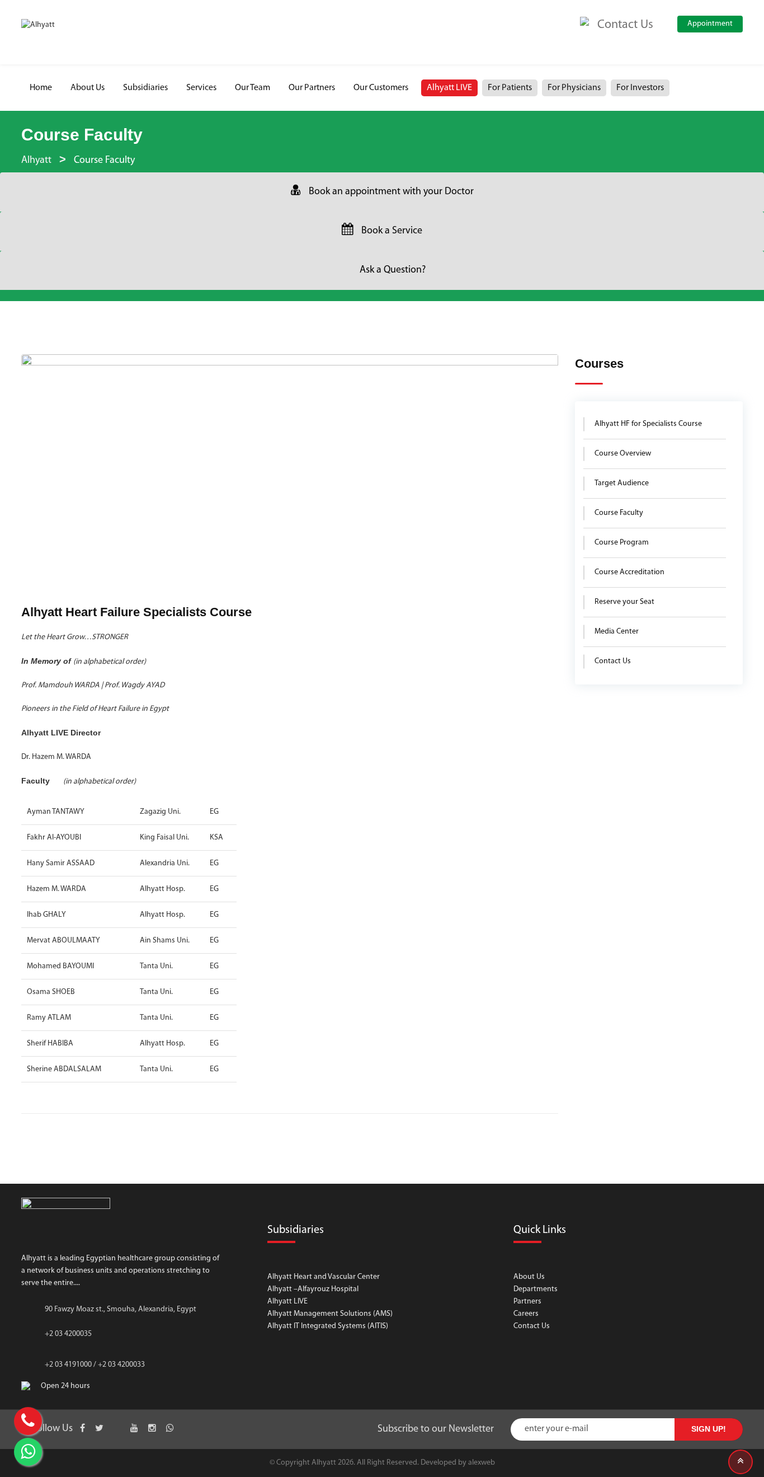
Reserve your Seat (624, 602)
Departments (535, 1289)
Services (201, 87)
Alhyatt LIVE (449, 87)
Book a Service (391, 231)
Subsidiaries (145, 87)
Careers (526, 1314)
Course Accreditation (629, 572)
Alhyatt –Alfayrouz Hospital (313, 1289)
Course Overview (623, 453)
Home (41, 87)
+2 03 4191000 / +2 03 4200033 (95, 1365)
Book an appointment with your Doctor (391, 192)
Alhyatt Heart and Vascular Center (323, 1277)
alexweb (481, 1463)
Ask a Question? (393, 270)
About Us (87, 87)
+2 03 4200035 (68, 1334)
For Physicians (574, 87)
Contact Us (613, 661)
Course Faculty (619, 513)
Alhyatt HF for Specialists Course (648, 424)
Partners (527, 1301)
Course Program (622, 542)
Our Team (252, 87)
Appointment (710, 24)
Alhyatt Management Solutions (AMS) (330, 1314)
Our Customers (380, 87)
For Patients (510, 87)
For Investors (640, 87)
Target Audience (622, 483)
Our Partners (312, 87)
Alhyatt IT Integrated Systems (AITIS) (327, 1326)
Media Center (617, 631)
